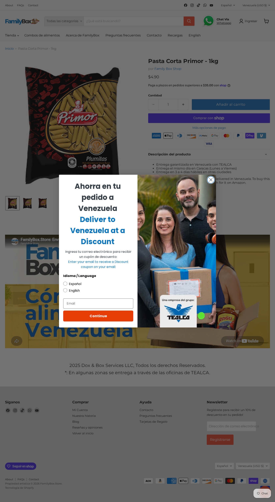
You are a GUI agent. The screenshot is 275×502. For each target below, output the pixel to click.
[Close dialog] (210, 179)
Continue (98, 315)
